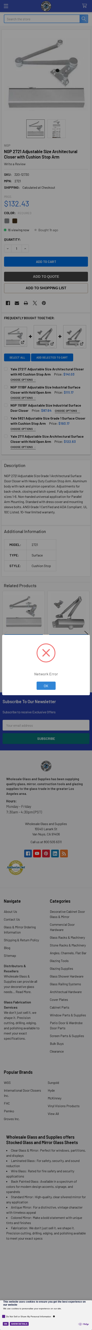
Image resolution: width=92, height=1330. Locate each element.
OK (46, 686)
